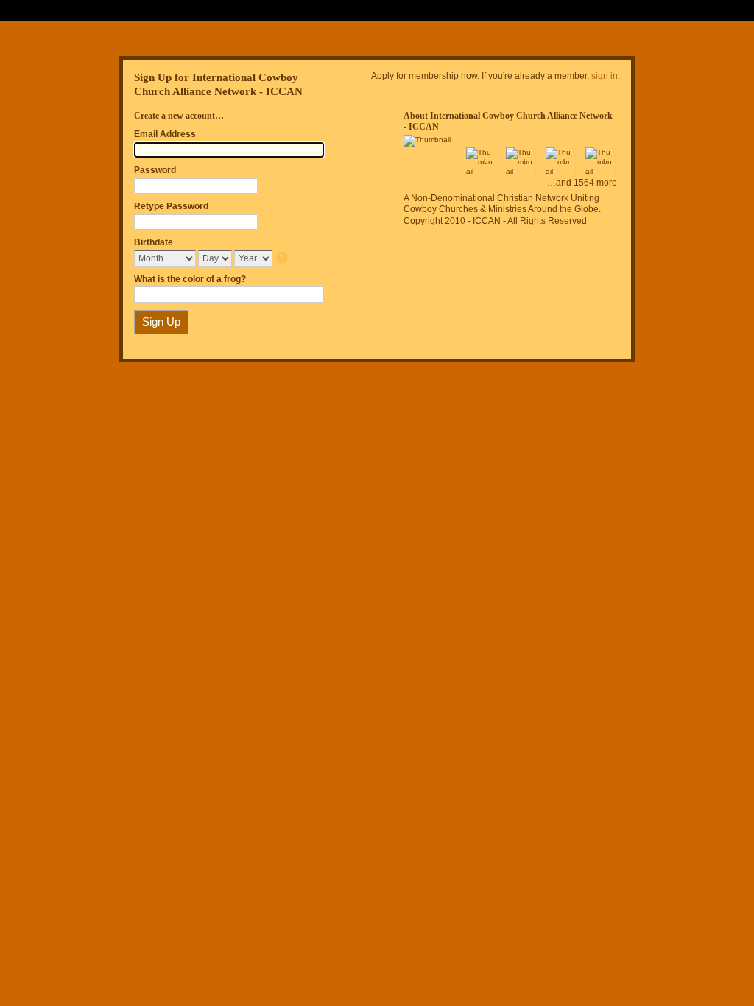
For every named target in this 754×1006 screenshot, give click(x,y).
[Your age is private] (283, 259)
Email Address (165, 134)
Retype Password (171, 206)
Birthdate (153, 242)
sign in (604, 76)
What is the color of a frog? (190, 279)
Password (155, 170)
